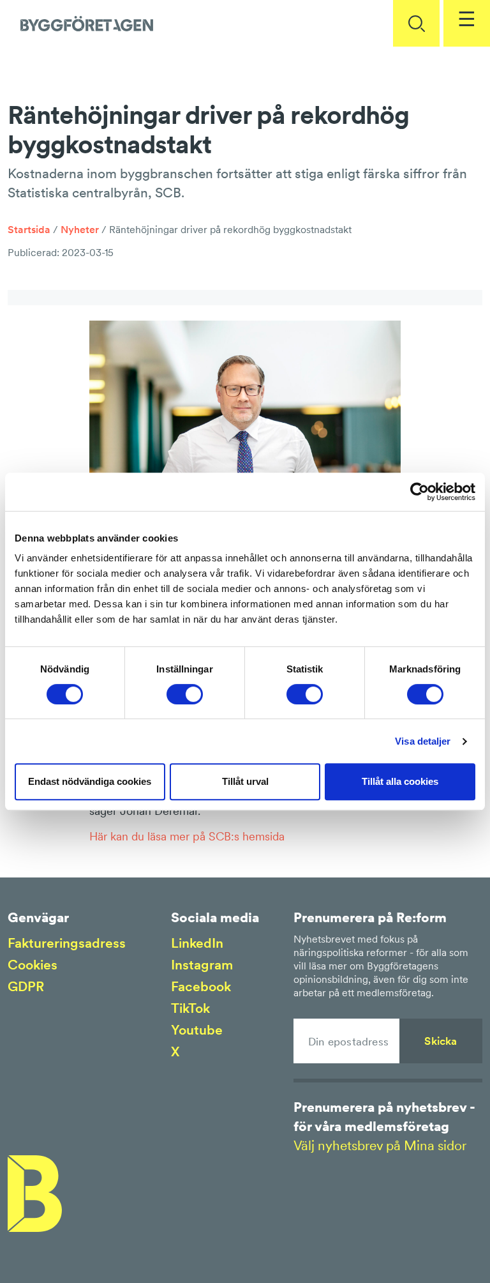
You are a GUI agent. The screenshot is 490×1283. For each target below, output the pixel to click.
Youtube (197, 1029)
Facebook (201, 986)
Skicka (440, 1041)
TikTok (190, 1008)
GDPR (26, 986)
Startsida (29, 229)
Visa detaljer (422, 741)
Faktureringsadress (67, 943)
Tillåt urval (245, 781)
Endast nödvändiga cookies (89, 781)
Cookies (32, 964)
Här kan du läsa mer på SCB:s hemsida (187, 836)
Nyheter (80, 229)
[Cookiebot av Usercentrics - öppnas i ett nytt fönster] (419, 491)
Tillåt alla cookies (400, 781)
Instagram (202, 964)
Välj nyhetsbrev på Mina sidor (379, 1145)
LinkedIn (197, 943)
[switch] (185, 694)
